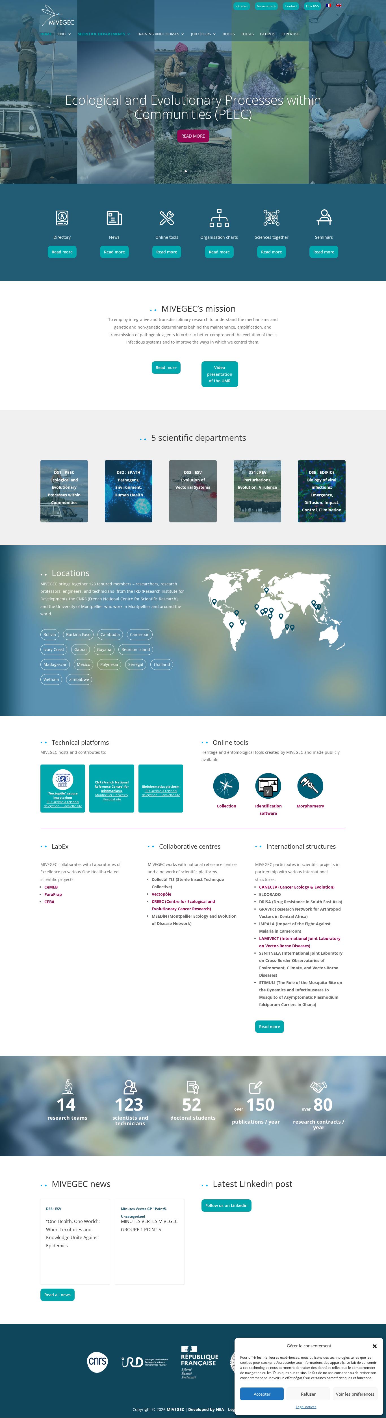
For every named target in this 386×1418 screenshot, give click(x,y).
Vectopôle (161, 894)
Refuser (308, 1394)
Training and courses (158, 34)
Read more (193, 136)
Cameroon (139, 634)
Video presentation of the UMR (219, 374)
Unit (62, 34)
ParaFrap (53, 894)
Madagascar (55, 664)
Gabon (80, 649)
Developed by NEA (206, 1409)
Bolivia (50, 634)
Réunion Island (136, 649)
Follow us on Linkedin (226, 1205)
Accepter (262, 1394)
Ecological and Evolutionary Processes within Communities (64, 487)
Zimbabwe (79, 679)
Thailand (161, 664)
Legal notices (306, 1406)
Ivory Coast (54, 649)
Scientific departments (101, 34)
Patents (267, 34)
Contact (291, 6)
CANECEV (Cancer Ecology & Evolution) (297, 887)
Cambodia (110, 634)
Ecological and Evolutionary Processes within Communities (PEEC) (193, 107)
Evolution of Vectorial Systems (192, 480)
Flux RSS (312, 6)
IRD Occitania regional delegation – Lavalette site (63, 799)
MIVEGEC (175, 1409)
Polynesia (109, 664)
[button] (375, 1345)
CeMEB (51, 887)
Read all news (57, 1294)
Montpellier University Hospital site (112, 790)
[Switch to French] (328, 5)
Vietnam (51, 679)
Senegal (135, 664)
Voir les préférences (355, 1394)
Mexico (83, 664)
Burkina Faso (78, 634)
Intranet (241, 6)
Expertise (290, 34)
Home (45, 34)
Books (229, 34)
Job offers (201, 34)
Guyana (104, 649)
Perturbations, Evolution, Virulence (257, 480)
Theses (247, 34)
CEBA (49, 901)
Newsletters (266, 6)
